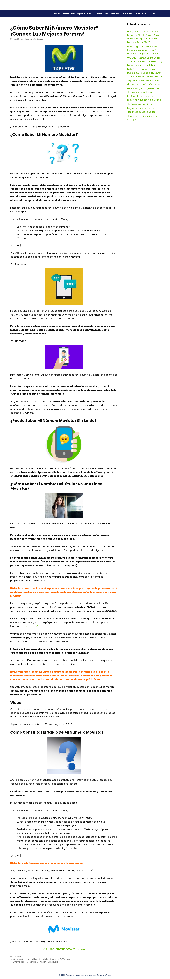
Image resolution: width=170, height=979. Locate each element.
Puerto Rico (68, 13)
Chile (137, 13)
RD (106, 13)
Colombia (126, 13)
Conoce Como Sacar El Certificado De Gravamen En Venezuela (42, 959)
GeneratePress (104, 975)
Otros (152, 13)
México (98, 13)
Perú (89, 13)
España (81, 13)
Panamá (114, 13)
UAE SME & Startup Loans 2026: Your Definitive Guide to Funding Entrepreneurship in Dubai (144, 61)
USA (144, 13)
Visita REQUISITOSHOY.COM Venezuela (64, 949)
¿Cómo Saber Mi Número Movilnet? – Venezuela (35, 962)
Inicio (57, 13)
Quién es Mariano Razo (139, 104)
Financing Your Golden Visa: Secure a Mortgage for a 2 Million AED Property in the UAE (143, 50)
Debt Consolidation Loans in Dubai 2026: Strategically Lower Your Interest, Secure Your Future (144, 73)
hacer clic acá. (31, 626)
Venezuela (18, 956)
